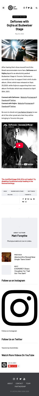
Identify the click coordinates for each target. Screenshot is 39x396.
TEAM (28, 383)
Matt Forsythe (19, 235)
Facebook (5, 100)
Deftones (31, 191)
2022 (5, 191)
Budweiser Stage (17, 191)
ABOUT (10, 383)
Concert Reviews (19, 16)
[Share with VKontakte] (23, 202)
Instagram (32, 97)
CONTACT (19, 383)
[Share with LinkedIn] (31, 199)
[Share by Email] (25, 202)
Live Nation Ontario (25, 112)
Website (24, 97)
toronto (28, 194)
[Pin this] (33, 199)
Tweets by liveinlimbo (10, 348)
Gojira (10, 194)
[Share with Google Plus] (28, 199)
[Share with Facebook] (23, 199)
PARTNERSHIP (20, 386)
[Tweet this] (25, 199)
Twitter (13, 100)
